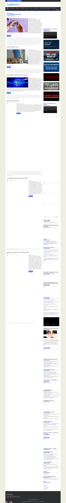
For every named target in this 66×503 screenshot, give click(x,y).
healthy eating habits (33, 172)
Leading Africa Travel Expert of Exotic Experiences (51, 418)
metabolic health (26, 42)
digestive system (24, 171)
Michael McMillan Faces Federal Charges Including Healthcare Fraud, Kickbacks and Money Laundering (51, 424)
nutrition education (24, 43)
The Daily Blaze (49, 462)
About (32, 8)
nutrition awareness (31, 173)
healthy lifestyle (11, 41)
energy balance (21, 70)
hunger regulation (23, 71)
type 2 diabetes (15, 44)
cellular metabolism (36, 69)
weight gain (38, 174)
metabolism (10, 43)
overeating (40, 173)
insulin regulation (37, 41)
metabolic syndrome (35, 42)
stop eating (28, 174)
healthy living (14, 41)
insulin (33, 41)
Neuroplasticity (27, 97)
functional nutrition (21, 40)
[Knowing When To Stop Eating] (11, 103)
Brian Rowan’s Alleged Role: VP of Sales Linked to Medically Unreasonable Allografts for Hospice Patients (51, 259)
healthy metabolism (19, 41)
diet (10, 70)
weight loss (18, 44)
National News (12, 8)
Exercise (24, 70)
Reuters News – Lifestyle (51, 448)
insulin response (27, 71)
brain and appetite (28, 69)
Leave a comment (35, 44)
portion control (13, 174)
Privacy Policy (54, 8)
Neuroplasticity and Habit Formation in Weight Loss (17, 74)
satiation (21, 174)
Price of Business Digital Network (34, 248)
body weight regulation (22, 69)
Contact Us (36, 8)
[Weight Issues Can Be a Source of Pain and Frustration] (17, 255)
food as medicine (16, 40)
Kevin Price (14, 173)
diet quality (12, 70)
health (15, 172)
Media (10, 69)
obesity (28, 43)
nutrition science (40, 71)
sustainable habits (35, 97)
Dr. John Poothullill (13, 248)
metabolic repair (30, 42)
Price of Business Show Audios (45, 8)
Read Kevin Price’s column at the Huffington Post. (51, 478)
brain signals (12, 171)
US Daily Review (49, 390)
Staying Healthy (10, 44)
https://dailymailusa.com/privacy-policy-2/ (13, 496)
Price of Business (17, 174)
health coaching (30, 40)
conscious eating (19, 171)
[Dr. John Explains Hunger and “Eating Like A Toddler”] (17, 181)
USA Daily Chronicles (50, 412)
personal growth (27, 248)
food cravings (36, 171)
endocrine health (9, 40)
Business (17, 8)
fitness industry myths (37, 70)
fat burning (12, 40)
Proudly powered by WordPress (27, 501)
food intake (8, 172)
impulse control (13, 97)
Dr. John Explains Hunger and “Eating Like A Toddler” (17, 178)
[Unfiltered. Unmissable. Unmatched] (7, 8)
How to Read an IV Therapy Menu (49, 254)
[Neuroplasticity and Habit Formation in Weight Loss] (17, 77)
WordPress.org (46, 488)
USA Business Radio (50, 369)
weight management (22, 44)
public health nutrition (22, 72)
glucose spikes (26, 40)
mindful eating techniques (23, 173)
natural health (17, 43)
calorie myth (32, 69)
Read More (18, 113)
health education (34, 40)
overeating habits (9, 174)
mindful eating (18, 173)
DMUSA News (14, 76)
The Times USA (49, 421)
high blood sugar (24, 41)
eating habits (32, 171)
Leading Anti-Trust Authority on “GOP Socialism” (51, 466)
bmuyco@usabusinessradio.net (48, 243)
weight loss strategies (17, 98)
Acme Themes (41, 501)
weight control (35, 174)
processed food (17, 72)
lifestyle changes (22, 97)
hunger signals (11, 173)
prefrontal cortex (31, 97)
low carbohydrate (21, 42)
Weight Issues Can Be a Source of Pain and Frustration (18, 252)
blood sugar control (15, 69)
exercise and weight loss (29, 70)
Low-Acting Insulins (11, 15)
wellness (27, 44)
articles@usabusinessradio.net (51, 241)
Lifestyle (27, 8)
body (18, 69)
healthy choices (28, 172)
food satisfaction (12, 172)
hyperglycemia (30, 41)
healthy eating (11, 71)
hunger (27, 41)
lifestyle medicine (16, 42)
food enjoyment (40, 171)
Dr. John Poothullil (14, 17)
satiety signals (26, 72)
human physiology (15, 71)
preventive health (31, 43)
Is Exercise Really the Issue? (12, 46)
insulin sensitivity (12, 42)
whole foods (29, 44)
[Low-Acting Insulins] (17, 18)
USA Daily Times (49, 451)
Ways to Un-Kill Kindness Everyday (49, 299)
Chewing (16, 171)
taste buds (31, 174)
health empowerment (23, 172)
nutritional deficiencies (9, 72)
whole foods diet (38, 72)
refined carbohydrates (37, 43)
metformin (14, 43)
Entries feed (45, 485)
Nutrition (20, 43)
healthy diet (38, 40)
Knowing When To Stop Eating (13, 100)
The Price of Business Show (51, 359)
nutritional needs (37, 173)
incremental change (17, 97)
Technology (22, 8)
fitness (33, 70)
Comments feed (46, 487)
